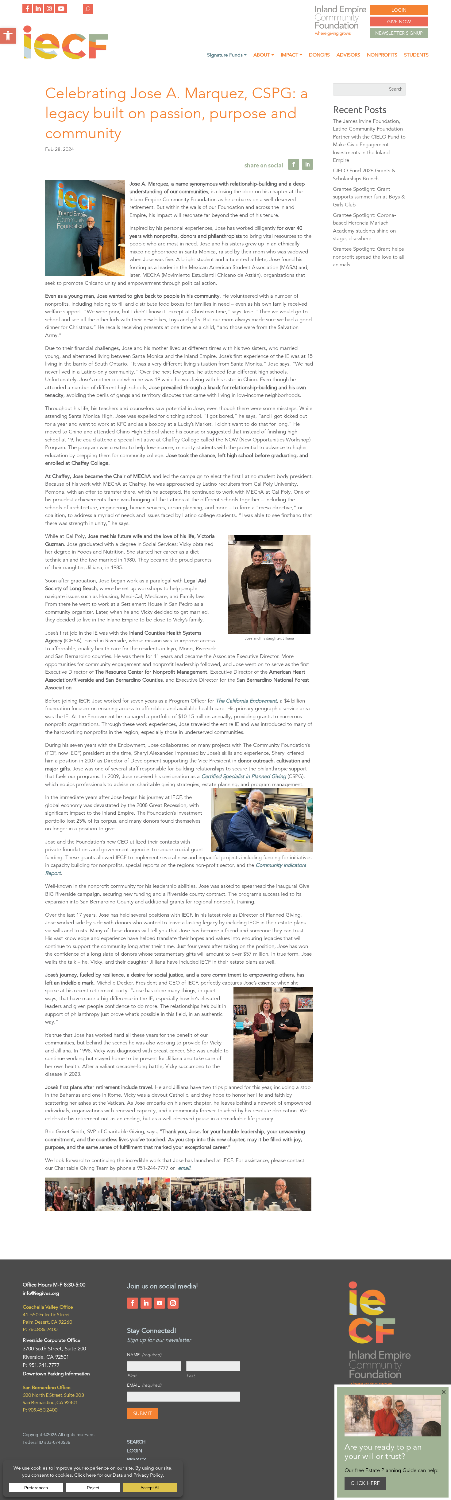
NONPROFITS (382, 55)
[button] (8, 36)
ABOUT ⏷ (263, 55)
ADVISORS (348, 55)
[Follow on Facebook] (132, 1303)
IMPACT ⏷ (291, 55)
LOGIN (399, 10)
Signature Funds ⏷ (227, 55)
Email (144, 1385)
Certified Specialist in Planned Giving (243, 776)
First (132, 1375)
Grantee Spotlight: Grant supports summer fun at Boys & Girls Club (369, 197)
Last (191, 1375)
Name (144, 1354)
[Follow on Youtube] (159, 1303)
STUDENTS (416, 55)
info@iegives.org (41, 1293)
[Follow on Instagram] (173, 1303)
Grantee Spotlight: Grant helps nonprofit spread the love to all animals (368, 257)
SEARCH (136, 1442)
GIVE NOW (399, 22)
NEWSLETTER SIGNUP (399, 33)
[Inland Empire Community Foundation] (65, 58)
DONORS (319, 55)
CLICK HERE (365, 1483)
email (184, 1168)
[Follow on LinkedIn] (146, 1303)
